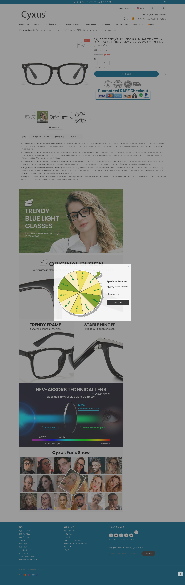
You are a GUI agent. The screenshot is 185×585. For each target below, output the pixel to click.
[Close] (128, 266)
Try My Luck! (118, 302)
